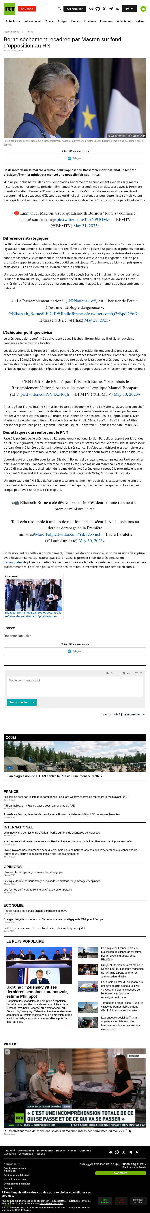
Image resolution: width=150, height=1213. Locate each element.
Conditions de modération (17, 1184)
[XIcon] (104, 9)
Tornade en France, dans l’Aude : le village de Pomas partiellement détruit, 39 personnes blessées (62, 814)
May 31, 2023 (85, 225)
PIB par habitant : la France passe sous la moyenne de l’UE (39, 805)
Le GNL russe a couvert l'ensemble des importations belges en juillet (44, 928)
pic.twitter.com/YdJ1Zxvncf (75, 534)
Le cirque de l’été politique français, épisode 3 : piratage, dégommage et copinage (52, 880)
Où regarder (75, 8)
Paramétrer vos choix (15, 1179)
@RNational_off (81, 301)
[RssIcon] (117, 9)
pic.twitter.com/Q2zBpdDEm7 (111, 313)
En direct (27, 8)
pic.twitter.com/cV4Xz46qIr (45, 394)
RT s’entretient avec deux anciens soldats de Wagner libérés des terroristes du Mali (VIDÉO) (67, 1131)
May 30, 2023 (126, 394)
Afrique (62, 21)
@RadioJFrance (71, 313)
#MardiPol (42, 534)
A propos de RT (12, 1164)
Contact (8, 1188)
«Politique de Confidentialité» (16, 1210)
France (75, 21)
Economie (106, 21)
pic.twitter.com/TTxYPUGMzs (83, 219)
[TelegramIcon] (111, 9)
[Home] (9, 9)
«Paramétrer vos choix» (51, 1203)
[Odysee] (98, 9)
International (33, 21)
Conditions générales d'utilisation (15, 1169)
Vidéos (140, 21)
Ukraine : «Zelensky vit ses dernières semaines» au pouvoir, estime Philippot (37, 992)
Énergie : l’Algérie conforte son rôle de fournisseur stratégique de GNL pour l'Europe (53, 919)
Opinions (90, 21)
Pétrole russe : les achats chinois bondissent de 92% (35, 910)
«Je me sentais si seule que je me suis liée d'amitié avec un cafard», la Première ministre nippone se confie (68, 841)
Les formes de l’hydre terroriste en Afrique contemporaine (38, 889)
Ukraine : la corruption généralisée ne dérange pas (33, 872)
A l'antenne (124, 21)
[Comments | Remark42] (75, 694)
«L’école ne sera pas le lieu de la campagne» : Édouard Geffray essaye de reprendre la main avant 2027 (66, 796)
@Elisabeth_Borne (24, 313)
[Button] (143, 9)
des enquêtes (13, 562)
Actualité (11, 21)
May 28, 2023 (96, 320)
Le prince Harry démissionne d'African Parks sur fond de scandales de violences (52, 832)
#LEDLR (49, 313)
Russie (49, 21)
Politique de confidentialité (17, 1175)
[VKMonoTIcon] (91, 9)
